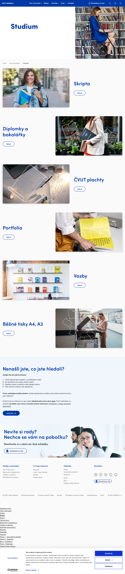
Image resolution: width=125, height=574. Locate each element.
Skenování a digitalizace (11, 472)
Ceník (102, 495)
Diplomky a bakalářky (15, 131)
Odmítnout (108, 566)
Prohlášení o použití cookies (74, 495)
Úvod (4, 63)
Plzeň (66, 478)
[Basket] (115, 3)
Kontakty (98, 465)
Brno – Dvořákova (6, 542)
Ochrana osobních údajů (46, 495)
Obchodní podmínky (28, 495)
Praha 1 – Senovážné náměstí (10, 537)
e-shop (52, 401)
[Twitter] (110, 474)
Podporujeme (38, 477)
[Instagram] (106, 474)
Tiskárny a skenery (9, 475)
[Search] (109, 3)
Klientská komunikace (10, 477)
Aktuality (36, 470)
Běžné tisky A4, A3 (23, 323)
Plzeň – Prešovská (6, 544)
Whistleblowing (92, 495)
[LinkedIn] (101, 474)
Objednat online (5, 508)
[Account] (120, 3)
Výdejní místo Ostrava (71, 483)
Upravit (107, 560)
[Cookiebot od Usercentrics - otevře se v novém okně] (12, 570)
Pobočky (67, 465)
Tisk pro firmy (4, 520)
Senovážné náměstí (71, 472)
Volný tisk (10, 413)
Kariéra (35, 475)
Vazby (80, 275)
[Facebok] (96, 474)
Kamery (59, 495)
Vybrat (79, 93)
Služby (2, 513)
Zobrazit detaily (31, 570)
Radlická (67, 475)
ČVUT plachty (89, 179)
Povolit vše (108, 553)
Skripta (82, 83)
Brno (65, 481)
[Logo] (8, 3)
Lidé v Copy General (40, 472)
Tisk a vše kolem (8, 470)
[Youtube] (115, 474)
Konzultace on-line (16, 451)
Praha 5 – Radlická (6, 539)
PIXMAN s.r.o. (117, 495)
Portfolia (12, 227)
